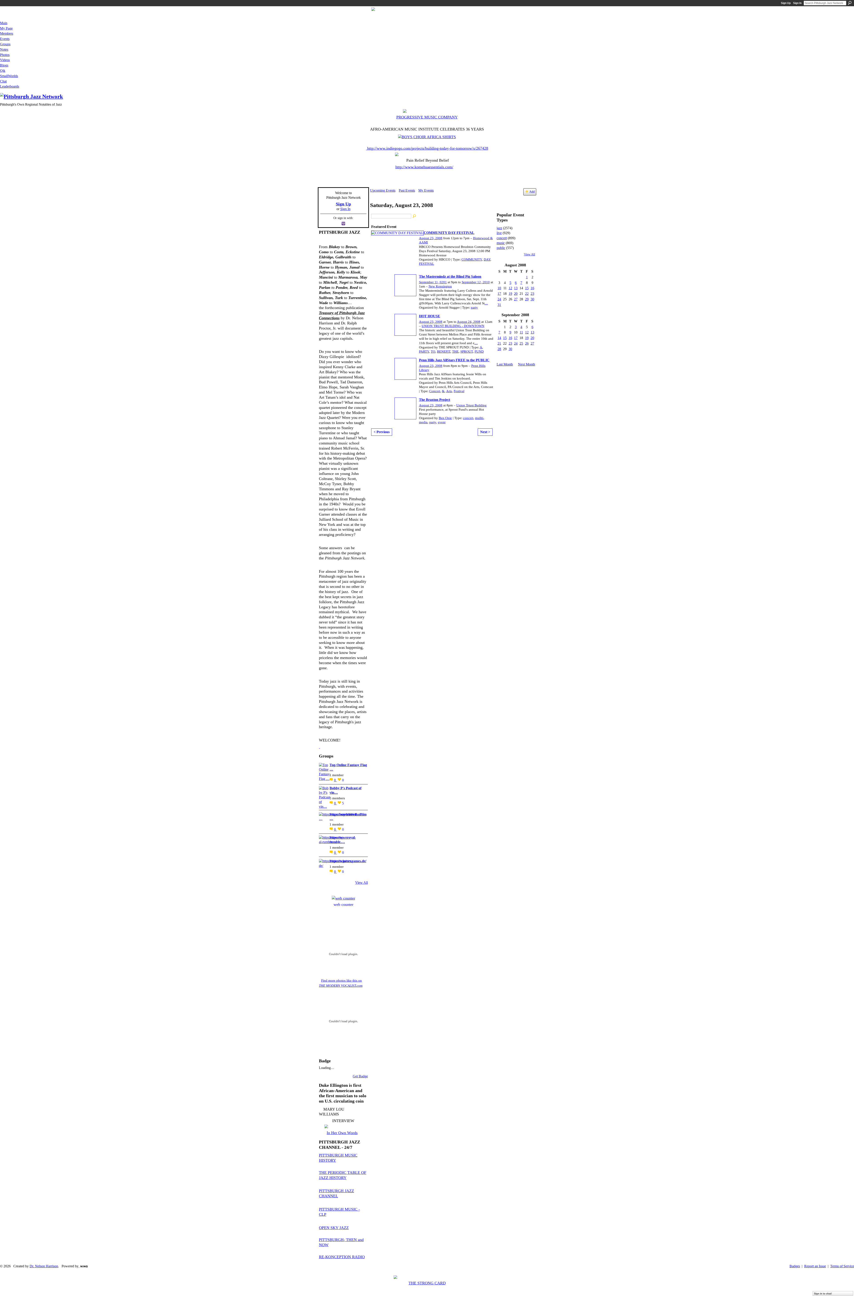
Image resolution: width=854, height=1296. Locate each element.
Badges (795, 1266)
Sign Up (786, 3)
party (474, 307)
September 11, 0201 (433, 282)
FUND (479, 351)
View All (361, 882)
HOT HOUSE (429, 316)
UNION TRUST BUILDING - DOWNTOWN (453, 326)
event (441, 422)
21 (499, 343)
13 (516, 288)
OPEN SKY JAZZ (334, 1228)
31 (499, 305)
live (499, 233)
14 (499, 338)
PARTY (424, 351)
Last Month (505, 364)
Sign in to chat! (823, 1293)
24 (499, 299)
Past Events (407, 190)
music (501, 243)
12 (510, 288)
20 (516, 293)
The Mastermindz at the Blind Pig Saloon (450, 276)
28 (499, 349)
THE (455, 351)
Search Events (415, 216)
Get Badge (360, 1076)
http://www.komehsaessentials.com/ (424, 167)
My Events (426, 190)
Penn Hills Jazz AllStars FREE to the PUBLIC (454, 360)
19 (510, 293)
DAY (487, 259)
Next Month (526, 364)
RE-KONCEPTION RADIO (342, 1257)
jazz (499, 228)
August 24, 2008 (468, 321)
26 (527, 343)
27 (516, 299)
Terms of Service (842, 1266)
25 (521, 343)
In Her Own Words (342, 1133)
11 (521, 332)
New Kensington (440, 286)
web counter (343, 904)
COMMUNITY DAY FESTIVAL (449, 233)
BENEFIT (443, 351)
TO (433, 351)
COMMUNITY (471, 259)
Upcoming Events (382, 190)
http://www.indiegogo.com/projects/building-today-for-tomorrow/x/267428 (427, 148)
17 (499, 293)
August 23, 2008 (430, 238)
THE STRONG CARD (427, 1283)
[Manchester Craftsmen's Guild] (319, 747)
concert (468, 418)
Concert (434, 391)
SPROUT (466, 351)
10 (499, 288)
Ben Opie (445, 418)
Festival (459, 391)
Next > (485, 432)
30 (532, 299)
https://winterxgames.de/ (348, 861)
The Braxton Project (434, 400)
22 (527, 293)
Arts (449, 391)
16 (532, 288)
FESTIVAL (426, 263)
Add (532, 191)
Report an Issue (815, 1266)
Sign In (797, 3)
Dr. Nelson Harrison (44, 1266)
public (501, 248)
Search (850, 3)
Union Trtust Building (471, 405)
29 (527, 299)
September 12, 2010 (476, 282)
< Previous (382, 432)
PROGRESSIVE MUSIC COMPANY (427, 117)
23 (532, 293)
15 (527, 288)
